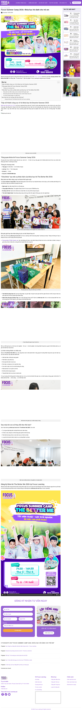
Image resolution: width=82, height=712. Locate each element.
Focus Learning (38, 76)
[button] (30, 543)
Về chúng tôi (63, 3)
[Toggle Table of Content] (57, 82)
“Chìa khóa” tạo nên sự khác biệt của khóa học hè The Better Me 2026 (20, 90)
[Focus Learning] (7, 3)
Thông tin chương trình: (9, 88)
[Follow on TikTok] (6, 694)
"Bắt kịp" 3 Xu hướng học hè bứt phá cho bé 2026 (16, 655)
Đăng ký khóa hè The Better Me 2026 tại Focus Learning (17, 99)
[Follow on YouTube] (9, 694)
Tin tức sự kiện (53, 3)
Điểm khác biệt (33, 3)
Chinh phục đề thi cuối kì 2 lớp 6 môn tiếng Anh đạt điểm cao (77, 48)
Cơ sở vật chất (43, 3)
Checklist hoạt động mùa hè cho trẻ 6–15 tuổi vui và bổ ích (19, 650)
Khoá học (5, 623)
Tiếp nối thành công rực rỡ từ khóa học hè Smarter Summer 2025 (19, 84)
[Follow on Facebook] (2, 694)
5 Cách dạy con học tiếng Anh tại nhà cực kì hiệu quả (17, 664)
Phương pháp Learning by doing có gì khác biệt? (77, 14)
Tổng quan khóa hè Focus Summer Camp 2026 (14, 86)
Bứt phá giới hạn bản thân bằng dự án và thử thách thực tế (17, 93)
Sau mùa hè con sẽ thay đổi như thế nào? (13, 97)
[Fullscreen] (59, 594)
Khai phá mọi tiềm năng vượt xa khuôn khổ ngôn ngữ (16, 92)
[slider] (30, 594)
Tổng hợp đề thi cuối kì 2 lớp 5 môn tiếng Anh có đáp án (76, 54)
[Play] (3, 594)
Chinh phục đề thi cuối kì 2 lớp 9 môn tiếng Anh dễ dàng (76, 27)
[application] (31, 543)
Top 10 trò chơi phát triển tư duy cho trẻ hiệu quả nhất (76, 20)
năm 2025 (8, 105)
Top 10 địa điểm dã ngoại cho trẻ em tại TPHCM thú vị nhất (19, 660)
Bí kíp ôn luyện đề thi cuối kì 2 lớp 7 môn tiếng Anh (76, 41)
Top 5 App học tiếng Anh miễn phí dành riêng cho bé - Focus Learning (21, 646)
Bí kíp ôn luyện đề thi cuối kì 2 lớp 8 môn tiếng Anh (76, 34)
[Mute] (57, 594)
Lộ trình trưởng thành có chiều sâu (11, 95)
